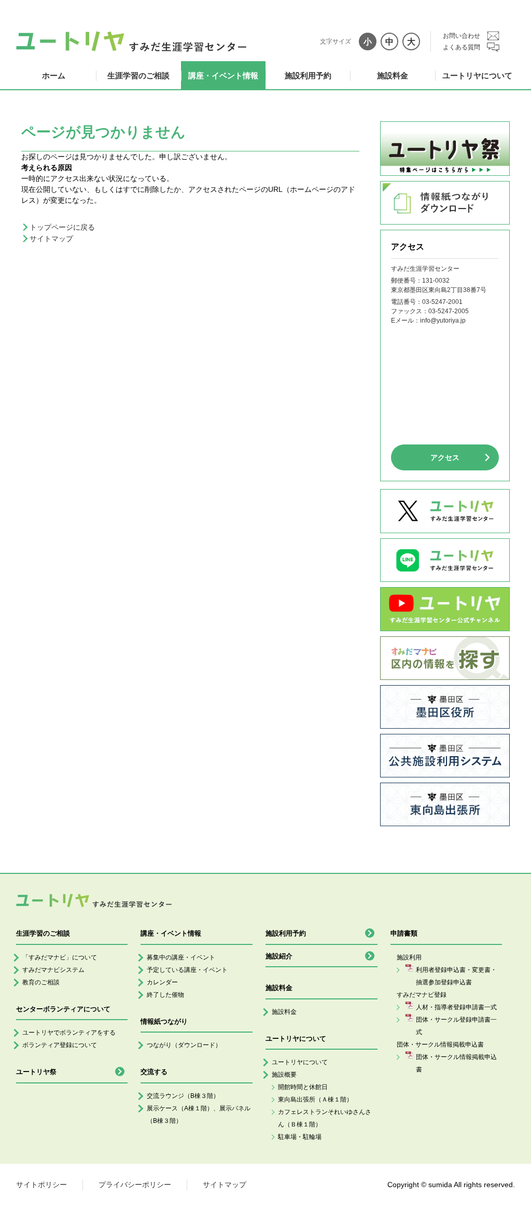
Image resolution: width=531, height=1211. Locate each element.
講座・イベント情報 (223, 75)
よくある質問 (461, 47)
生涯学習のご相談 (138, 75)
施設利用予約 (308, 75)
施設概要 (284, 1074)
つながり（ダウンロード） (184, 1045)
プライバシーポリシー (135, 1184)
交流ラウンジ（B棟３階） (183, 1095)
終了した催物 (165, 994)
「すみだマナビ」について (59, 957)
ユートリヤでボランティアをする (69, 1032)
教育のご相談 (41, 982)
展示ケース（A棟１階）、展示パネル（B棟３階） (198, 1114)
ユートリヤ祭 (36, 1072)
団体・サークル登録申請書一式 (456, 1026)
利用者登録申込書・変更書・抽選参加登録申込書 (456, 976)
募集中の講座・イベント (181, 957)
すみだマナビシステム (53, 969)
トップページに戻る (62, 227)
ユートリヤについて (477, 75)
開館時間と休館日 (303, 1087)
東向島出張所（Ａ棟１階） (315, 1099)
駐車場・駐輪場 (300, 1136)
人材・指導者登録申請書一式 (456, 1007)
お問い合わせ (461, 35)
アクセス (444, 457)
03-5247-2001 (442, 301)
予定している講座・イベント (187, 969)
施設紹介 (279, 956)
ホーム (53, 75)
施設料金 (392, 75)
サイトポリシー (41, 1184)
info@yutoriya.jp (443, 320)
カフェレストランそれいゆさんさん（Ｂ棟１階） (324, 1118)
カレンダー (162, 982)
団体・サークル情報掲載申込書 (456, 1063)
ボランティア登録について (59, 1045)
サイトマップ (51, 238)
